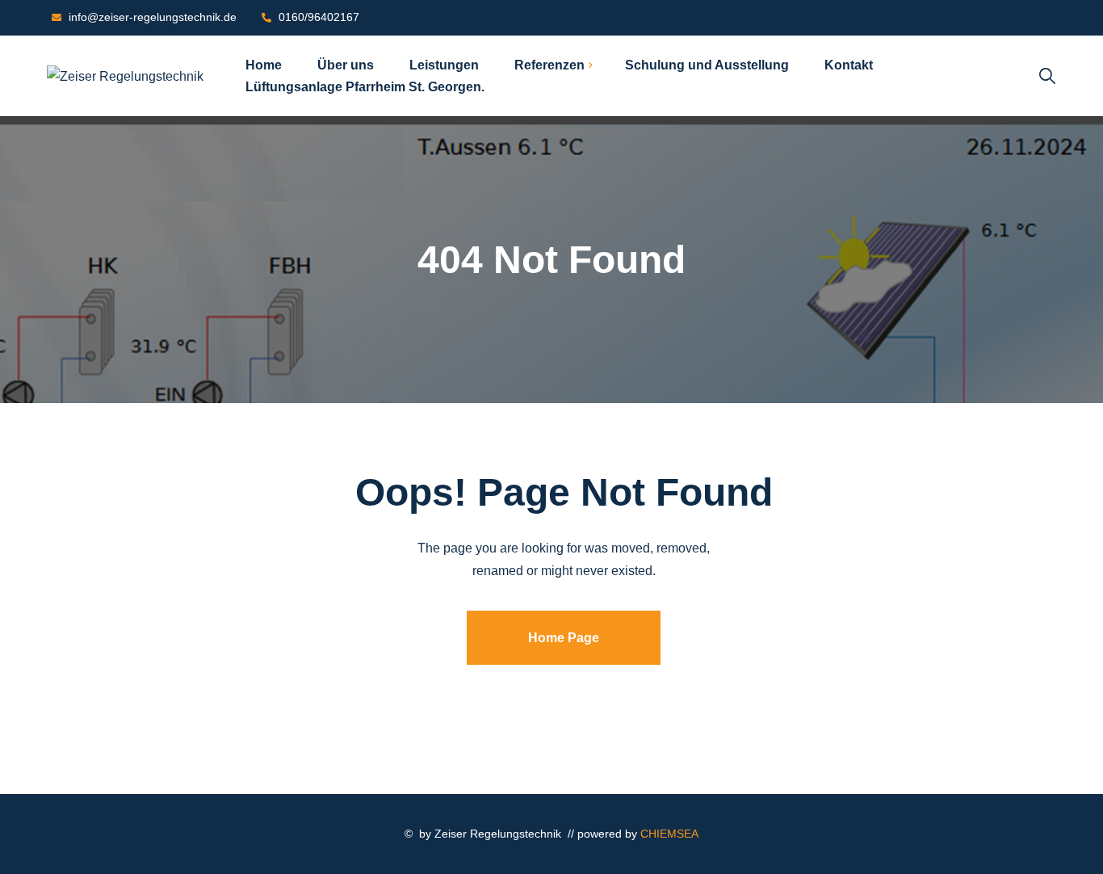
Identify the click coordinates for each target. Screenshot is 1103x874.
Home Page (563, 638)
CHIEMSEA (669, 833)
